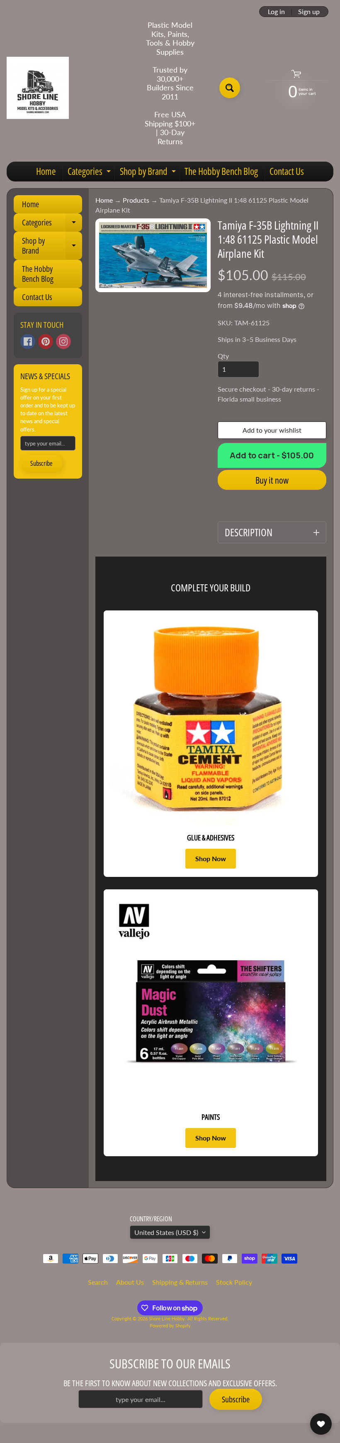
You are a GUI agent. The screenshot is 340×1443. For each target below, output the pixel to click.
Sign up (309, 11)
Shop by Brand (149, 173)
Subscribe (41, 463)
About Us (130, 1282)
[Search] (229, 87)
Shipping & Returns (180, 1282)
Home (46, 171)
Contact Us (287, 171)
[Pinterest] (45, 341)
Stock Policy (234, 1282)
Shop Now (210, 858)
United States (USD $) (166, 1232)
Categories (90, 173)
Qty (223, 356)
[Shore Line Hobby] (38, 88)
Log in (276, 11)
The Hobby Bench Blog (221, 171)
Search (98, 1282)
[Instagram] (63, 341)
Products (136, 200)
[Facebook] (27, 341)
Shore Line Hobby (167, 1318)
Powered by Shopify (170, 1325)
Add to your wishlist (272, 430)
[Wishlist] (321, 1424)
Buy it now (272, 480)
